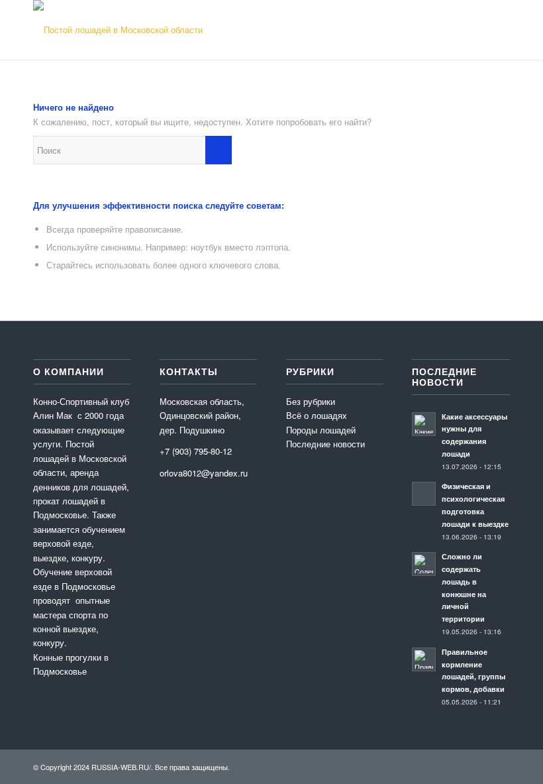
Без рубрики (310, 401)
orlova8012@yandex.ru (204, 473)
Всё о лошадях (316, 415)
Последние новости (325, 443)
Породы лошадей (321, 429)
